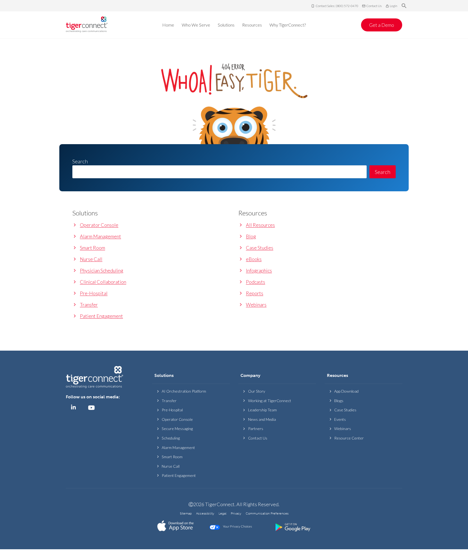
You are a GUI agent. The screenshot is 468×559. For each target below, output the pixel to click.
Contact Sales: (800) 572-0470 (337, 6)
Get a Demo (381, 25)
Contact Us (374, 6)
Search (382, 172)
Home (168, 24)
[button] (404, 6)
